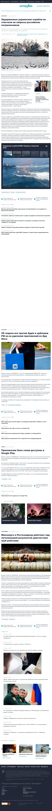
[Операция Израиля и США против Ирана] (42, 753)
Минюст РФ (11, 277)
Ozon (10, 479)
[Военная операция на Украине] (9, 752)
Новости (37, 11)
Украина (13, 192)
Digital (32, 11)
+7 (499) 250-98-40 (38, 779)
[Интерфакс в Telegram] (26, 796)
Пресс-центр (20, 766)
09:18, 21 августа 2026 (11, 329)
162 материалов (22, 756)
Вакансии (27, 766)
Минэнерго (12, 619)
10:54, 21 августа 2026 (13, 531)
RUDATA (24, 790)
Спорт (21, 11)
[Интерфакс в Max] (32, 796)
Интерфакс (26, 6)
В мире (11, 11)
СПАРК (3, 789)
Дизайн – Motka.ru (39, 803)
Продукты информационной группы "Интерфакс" (22, 784)
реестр (48, 252)
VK (6, 405)
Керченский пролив (20, 192)
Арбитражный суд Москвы (14, 405)
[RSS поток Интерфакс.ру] (30, 796)
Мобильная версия (5, 1)
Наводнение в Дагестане (26, 754)
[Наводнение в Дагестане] (25, 752)
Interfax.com (22, 1)
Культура (25, 11)
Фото (44, 11)
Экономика (16, 11)
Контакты (3, 766)
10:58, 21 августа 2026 (10, 446)
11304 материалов (7, 757)
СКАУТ (3, 791)
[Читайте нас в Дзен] (24, 796)
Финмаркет (38, 1)
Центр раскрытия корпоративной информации (29, 793)
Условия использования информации (25, 803)
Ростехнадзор (5, 619)
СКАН (24, 789)
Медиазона (4, 277)
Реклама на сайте (35, 766)
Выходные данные (22, 804)
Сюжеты (41, 11)
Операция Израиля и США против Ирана (41, 755)
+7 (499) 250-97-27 (9, 780)
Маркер (3, 793)
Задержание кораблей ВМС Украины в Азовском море (21, 147)
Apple (3, 405)
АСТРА (3, 794)
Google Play (4, 479)
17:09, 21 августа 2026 (11, 242)
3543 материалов (40, 758)
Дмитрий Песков (6, 192)
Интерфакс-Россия (30, 1)
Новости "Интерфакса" (27, 788)
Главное (3, 11)
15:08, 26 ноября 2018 (11, 16)
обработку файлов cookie (16, 777)
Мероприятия (44, 766)
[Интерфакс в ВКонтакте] (28, 796)
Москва (29, 11)
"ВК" (23, 373)
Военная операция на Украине (8, 755)
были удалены (20, 467)
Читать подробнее (42, 99)
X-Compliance (4, 790)
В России (8, 11)
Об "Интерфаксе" (14, 1)
